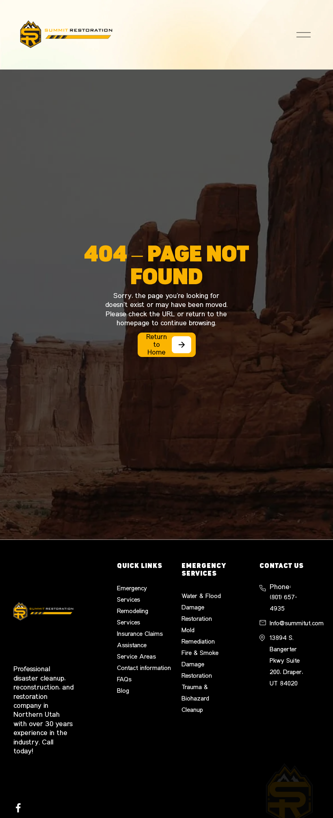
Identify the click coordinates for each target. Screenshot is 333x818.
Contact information (144, 668)
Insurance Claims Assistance (140, 639)
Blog (123, 690)
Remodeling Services (132, 617)
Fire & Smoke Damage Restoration (200, 664)
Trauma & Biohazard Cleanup (195, 698)
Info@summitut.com (297, 623)
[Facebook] (18, 808)
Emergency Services (132, 594)
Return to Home (156, 344)
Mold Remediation (198, 636)
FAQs (124, 679)
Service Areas (136, 656)
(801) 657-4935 (283, 603)
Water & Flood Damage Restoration (201, 607)
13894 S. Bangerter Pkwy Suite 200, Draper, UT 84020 (286, 661)
